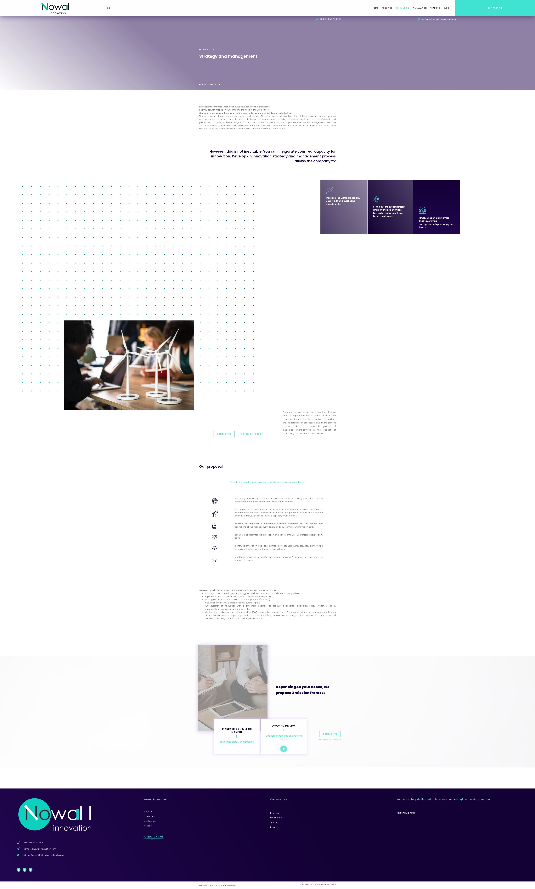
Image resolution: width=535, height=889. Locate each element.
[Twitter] (24, 870)
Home (375, 8)
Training (435, 8)
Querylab (331, 884)
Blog (446, 8)
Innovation (402, 8)
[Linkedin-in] (18, 870)
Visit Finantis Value (406, 812)
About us (387, 8)
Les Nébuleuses (318, 884)
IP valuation (420, 8)
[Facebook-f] (30, 870)
